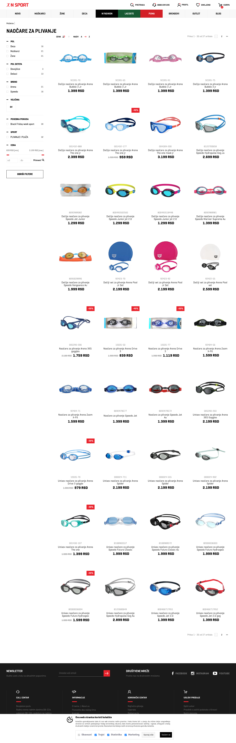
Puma (152, 13)
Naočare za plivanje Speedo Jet (120, 415)
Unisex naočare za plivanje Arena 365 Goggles (210, 416)
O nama (75, 706)
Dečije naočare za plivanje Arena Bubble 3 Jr (75, 85)
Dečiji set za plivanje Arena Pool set (210, 284)
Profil (185, 4)
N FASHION (107, 13)
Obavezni (87, 734)
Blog (218, 13)
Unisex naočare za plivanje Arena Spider (120, 482)
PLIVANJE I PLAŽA (19, 137)
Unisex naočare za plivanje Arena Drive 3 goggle (75, 482)
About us (86, 706)
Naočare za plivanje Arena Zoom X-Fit (210, 350)
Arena (13, 86)
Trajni (101, 734)
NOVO (18, 13)
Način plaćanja (190, 713)
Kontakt (75, 713)
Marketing (134, 734)
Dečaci (13, 73)
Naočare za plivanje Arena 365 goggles (75, 350)
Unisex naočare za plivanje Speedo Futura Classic (120, 548)
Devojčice (15, 69)
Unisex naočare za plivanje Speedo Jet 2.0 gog (210, 614)
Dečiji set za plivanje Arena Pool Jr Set (120, 284)
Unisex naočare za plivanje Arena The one (75, 548)
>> (227, 36)
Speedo (14, 91)
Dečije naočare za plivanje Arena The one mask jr (165, 151)
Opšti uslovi (189, 706)
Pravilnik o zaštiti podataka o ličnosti (200, 709)
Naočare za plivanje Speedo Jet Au (165, 416)
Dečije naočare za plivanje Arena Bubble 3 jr (210, 85)
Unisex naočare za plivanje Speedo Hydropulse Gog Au (120, 614)
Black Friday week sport (22, 124)
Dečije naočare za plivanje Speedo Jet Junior (75, 217)
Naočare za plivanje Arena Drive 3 (120, 350)
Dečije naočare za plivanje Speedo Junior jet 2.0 (120, 217)
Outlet (196, 13)
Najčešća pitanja (135, 706)
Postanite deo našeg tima (84, 709)
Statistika (116, 734)
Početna (10, 23)
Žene (62, 13)
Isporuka (132, 709)
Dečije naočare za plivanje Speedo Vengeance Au (75, 284)
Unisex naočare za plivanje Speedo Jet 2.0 (165, 614)
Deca (84, 13)
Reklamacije (133, 713)
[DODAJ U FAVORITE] (68, 99)
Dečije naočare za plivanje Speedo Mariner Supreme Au (210, 217)
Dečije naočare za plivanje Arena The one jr (75, 151)
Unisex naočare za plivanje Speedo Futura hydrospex (210, 548)
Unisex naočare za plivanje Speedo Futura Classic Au (165, 548)
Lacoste (129, 13)
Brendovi (174, 13)
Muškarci (40, 13)
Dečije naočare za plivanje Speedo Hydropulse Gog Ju (210, 151)
